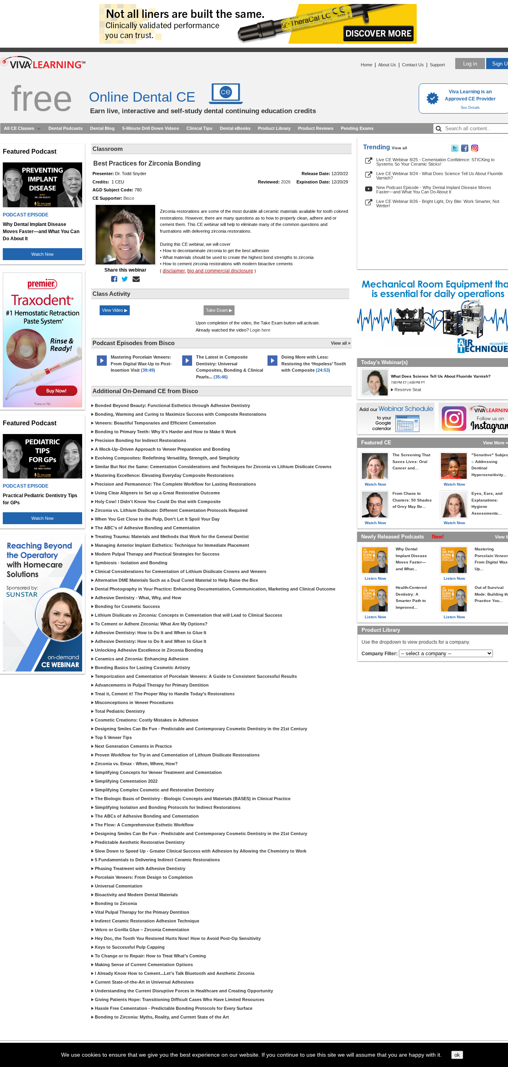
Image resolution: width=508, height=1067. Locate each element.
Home (366, 64)
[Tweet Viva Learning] (454, 150)
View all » (340, 343)
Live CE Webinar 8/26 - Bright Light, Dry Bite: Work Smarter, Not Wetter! (437, 203)
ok (457, 1055)
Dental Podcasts (65, 128)
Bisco (128, 198)
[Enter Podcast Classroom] (102, 365)
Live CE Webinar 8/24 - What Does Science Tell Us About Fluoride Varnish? (439, 175)
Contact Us (413, 64)
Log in (470, 64)
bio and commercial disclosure (220, 271)
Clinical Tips (199, 128)
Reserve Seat (407, 389)
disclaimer (174, 271)
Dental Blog (102, 128)
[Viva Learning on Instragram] (474, 150)
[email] (134, 279)
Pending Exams (357, 128)
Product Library (274, 128)
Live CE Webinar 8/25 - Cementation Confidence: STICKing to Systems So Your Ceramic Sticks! (435, 161)
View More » (495, 442)
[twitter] (123, 279)
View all (399, 148)
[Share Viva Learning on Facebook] (464, 150)
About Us (387, 64)
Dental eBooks (235, 128)
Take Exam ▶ (219, 310)
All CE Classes (19, 128)
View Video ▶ (114, 310)
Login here (260, 330)
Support (437, 64)
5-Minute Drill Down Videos (150, 128)
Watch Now (42, 254)
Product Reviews (315, 128)
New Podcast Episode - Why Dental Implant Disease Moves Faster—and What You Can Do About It (433, 189)
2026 (286, 181)
